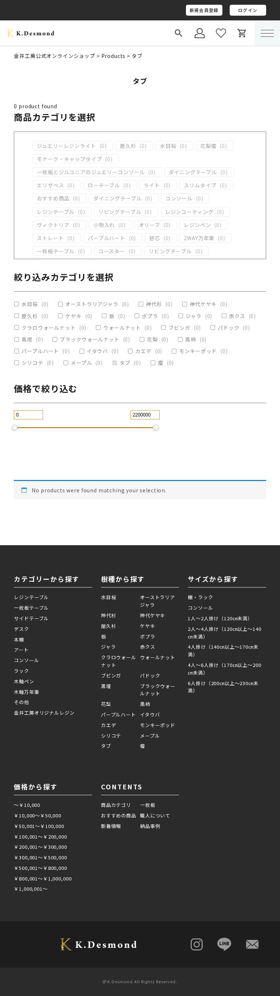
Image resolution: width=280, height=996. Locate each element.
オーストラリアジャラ (91, 304)
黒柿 (190, 339)
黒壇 (27, 339)
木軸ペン (24, 681)
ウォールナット (122, 327)
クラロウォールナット (48, 327)
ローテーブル (104, 185)
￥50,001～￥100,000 (39, 826)
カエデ (143, 351)
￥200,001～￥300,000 (40, 846)
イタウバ (97, 351)
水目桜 (168, 145)
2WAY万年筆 (199, 238)
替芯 (154, 238)
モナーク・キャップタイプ (69, 159)
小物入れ (104, 225)
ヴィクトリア (53, 225)
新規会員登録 (204, 10)
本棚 (19, 639)
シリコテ (32, 362)
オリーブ (149, 225)
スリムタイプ (200, 185)
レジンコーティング (189, 211)
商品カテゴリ (116, 804)
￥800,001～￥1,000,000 (42, 878)
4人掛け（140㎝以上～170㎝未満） (223, 650)
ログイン (247, 10)
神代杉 (154, 304)
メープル (81, 362)
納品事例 (150, 826)
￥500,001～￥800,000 (40, 867)
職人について (155, 815)
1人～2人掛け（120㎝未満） (220, 618)
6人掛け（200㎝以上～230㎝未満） (223, 687)
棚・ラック (200, 597)
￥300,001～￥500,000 (40, 857)
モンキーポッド (198, 351)
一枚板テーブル (55, 251)
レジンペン (197, 225)
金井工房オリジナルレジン (44, 712)
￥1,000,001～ (30, 888)
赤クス (237, 316)
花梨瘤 (208, 145)
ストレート (50, 238)
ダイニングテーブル (193, 172)
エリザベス (50, 185)
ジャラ (194, 316)
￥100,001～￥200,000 (40, 836)
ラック (21, 670)
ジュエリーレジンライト (66, 145)
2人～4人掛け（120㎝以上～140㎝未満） (224, 632)
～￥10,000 (27, 804)
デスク (21, 628)
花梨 (152, 339)
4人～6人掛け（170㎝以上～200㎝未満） (224, 668)
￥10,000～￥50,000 (37, 815)
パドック (228, 327)
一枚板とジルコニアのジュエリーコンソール (91, 172)
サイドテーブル (31, 618)
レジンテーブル (55, 211)
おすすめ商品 (53, 198)
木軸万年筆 (26, 691)
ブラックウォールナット (89, 339)
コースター (111, 251)
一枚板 (147, 804)
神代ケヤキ (203, 304)
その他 (21, 702)
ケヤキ (73, 316)
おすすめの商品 (118, 815)
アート (21, 649)
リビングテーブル (119, 211)
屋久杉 (128, 145)
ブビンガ (179, 327)
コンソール (179, 198)
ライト (152, 185)
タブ (125, 362)
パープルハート (106, 238)
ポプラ (150, 316)
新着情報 (111, 826)
